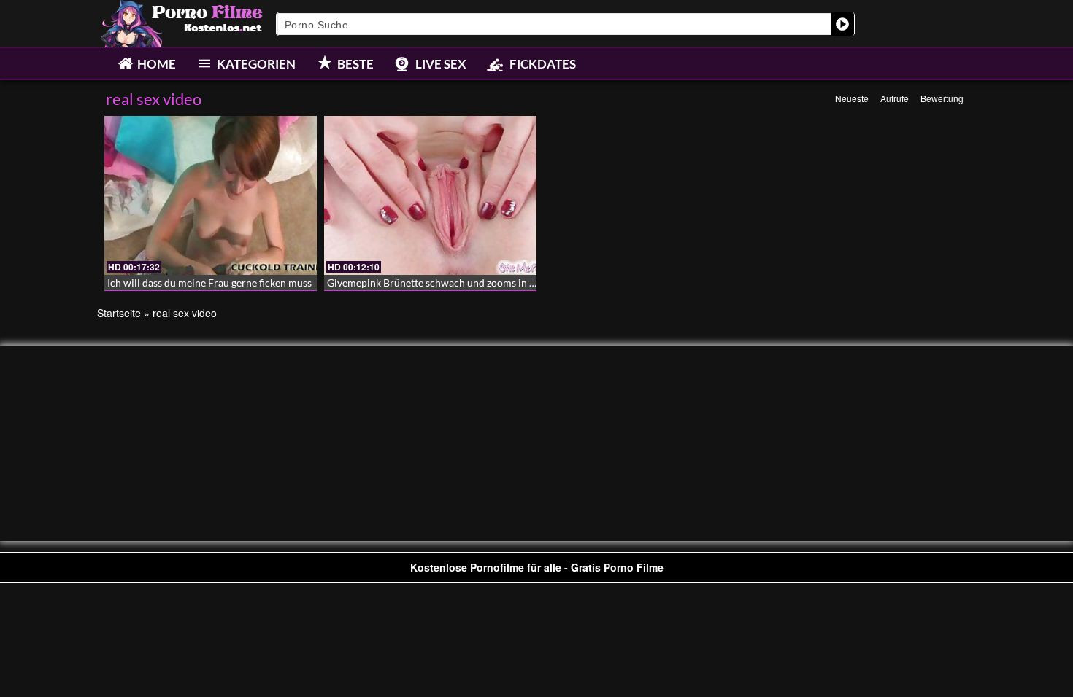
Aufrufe (894, 98)
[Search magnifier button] (842, 24)
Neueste (852, 98)
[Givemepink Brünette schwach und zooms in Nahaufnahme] (430, 195)
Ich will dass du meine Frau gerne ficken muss (209, 282)
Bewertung (942, 98)
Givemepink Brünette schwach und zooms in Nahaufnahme (460, 282)
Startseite (119, 312)
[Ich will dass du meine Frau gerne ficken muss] (210, 195)
